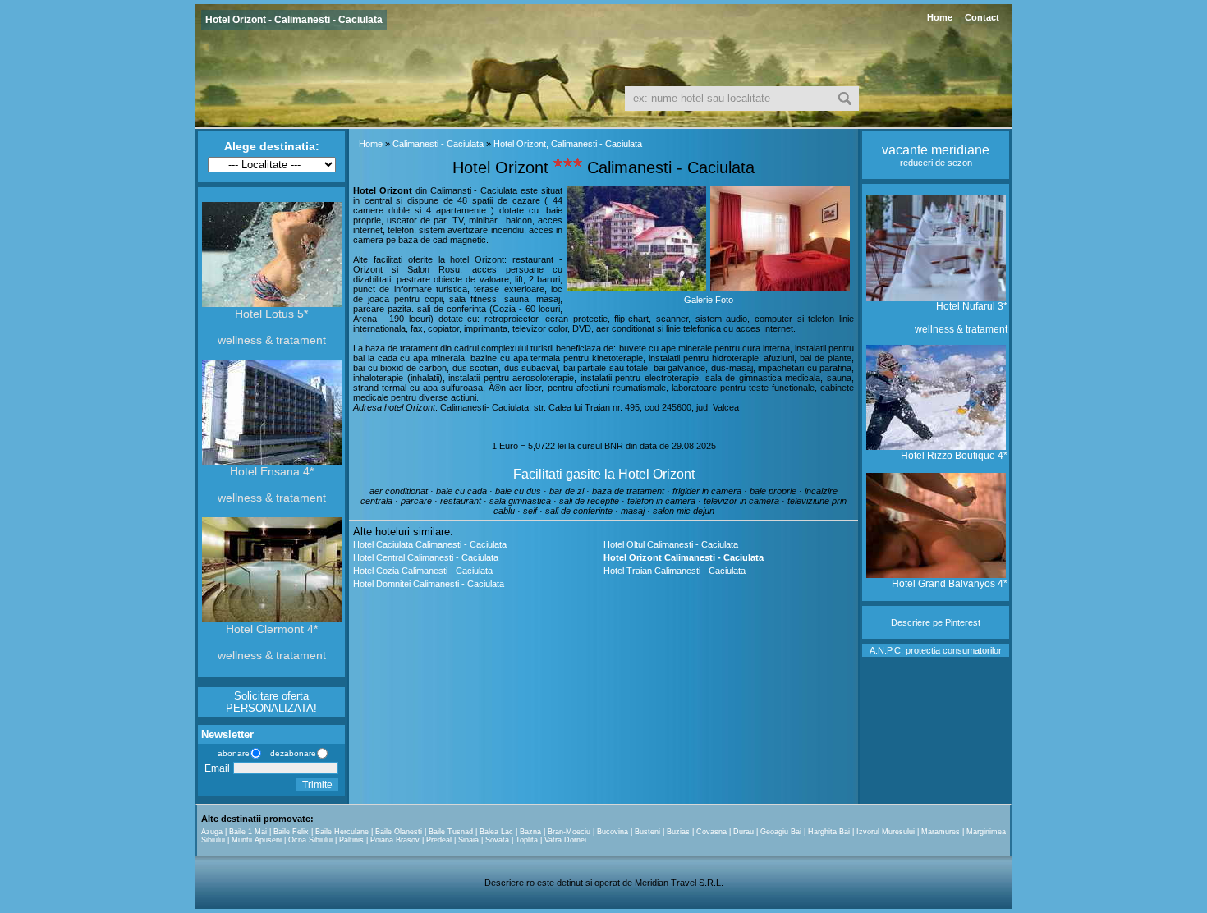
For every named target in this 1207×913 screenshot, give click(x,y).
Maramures (940, 832)
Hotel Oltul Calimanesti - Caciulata (671, 544)
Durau (743, 832)
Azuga (212, 832)
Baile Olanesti (398, 832)
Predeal (439, 840)
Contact (982, 17)
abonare (231, 753)
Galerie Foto (708, 300)
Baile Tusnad (451, 832)
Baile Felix (291, 832)
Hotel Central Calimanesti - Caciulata (425, 557)
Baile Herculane (342, 832)
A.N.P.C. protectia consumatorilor (936, 650)
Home (939, 17)
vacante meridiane (935, 150)
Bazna (530, 832)
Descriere (910, 622)
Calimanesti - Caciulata (438, 144)
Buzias (678, 832)
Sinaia (468, 840)
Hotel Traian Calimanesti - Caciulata (675, 571)
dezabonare (292, 753)
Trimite (317, 785)
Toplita (527, 840)
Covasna (711, 832)
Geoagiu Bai (780, 832)
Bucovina (612, 832)
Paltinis (351, 840)
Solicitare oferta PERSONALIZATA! (271, 702)
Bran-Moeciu (569, 832)
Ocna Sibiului (310, 840)
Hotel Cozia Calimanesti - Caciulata (423, 571)
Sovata (497, 840)
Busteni (647, 832)
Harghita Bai (829, 832)
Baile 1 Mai (248, 832)
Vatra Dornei (565, 840)
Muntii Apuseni (257, 840)
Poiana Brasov (395, 840)
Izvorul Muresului (885, 832)
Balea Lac (496, 832)
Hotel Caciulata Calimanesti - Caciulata (430, 544)
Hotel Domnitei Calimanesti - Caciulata (428, 584)
